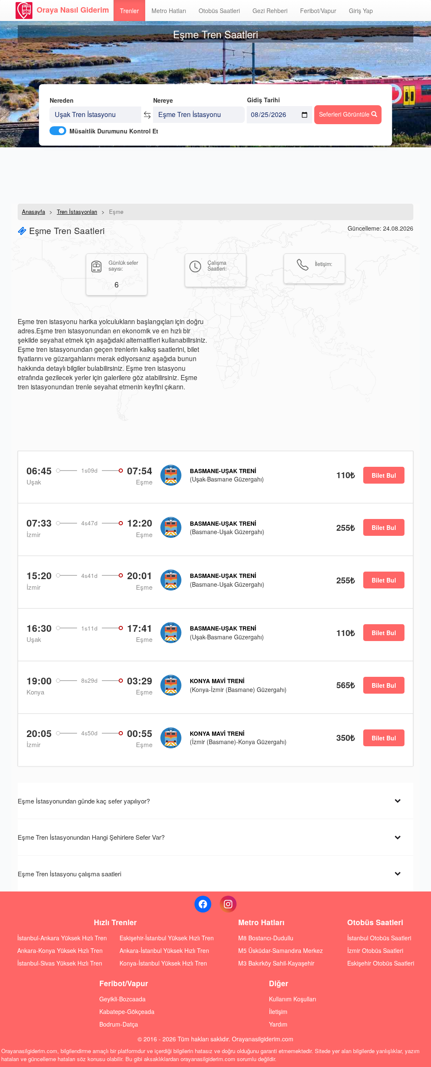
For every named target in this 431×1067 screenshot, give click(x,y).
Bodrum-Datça (118, 1024)
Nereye (163, 100)
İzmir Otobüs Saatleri (375, 950)
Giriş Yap (361, 10)
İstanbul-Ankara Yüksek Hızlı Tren (62, 938)
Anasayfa (33, 212)
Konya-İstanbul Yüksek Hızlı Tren (163, 963)
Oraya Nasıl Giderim (73, 9)
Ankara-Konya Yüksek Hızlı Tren (60, 950)
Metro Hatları (169, 10)
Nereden (62, 100)
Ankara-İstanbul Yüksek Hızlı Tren (164, 950)
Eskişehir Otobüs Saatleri (380, 963)
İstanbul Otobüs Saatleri (379, 938)
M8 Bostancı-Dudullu (265, 938)
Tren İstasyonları (77, 212)
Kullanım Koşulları (292, 999)
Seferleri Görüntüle (345, 114)
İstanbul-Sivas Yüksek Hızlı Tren (59, 963)
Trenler (129, 10)
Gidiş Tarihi (263, 100)
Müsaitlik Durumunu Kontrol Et (113, 131)
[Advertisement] (215, 175)
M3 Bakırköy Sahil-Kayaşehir (276, 963)
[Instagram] (228, 904)
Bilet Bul (384, 475)
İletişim (278, 1011)
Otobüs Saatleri (219, 10)
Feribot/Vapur (318, 10)
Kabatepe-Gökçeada (126, 1011)
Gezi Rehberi (270, 10)
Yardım (278, 1024)
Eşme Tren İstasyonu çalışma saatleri (69, 873)
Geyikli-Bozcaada (122, 999)
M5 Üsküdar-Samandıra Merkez (280, 950)
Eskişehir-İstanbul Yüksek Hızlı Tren (167, 938)
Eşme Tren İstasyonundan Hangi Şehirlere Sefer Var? (91, 837)
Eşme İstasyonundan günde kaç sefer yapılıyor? (84, 800)
